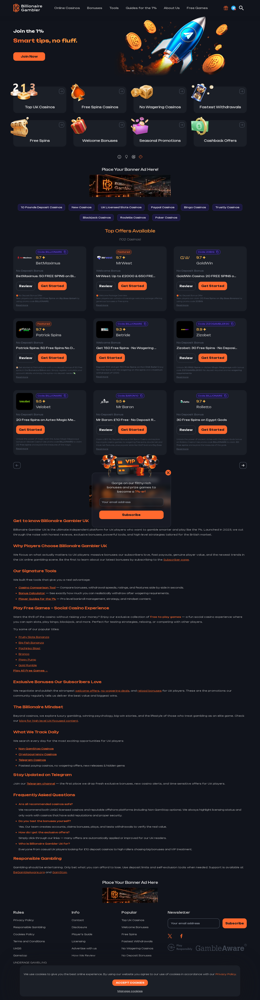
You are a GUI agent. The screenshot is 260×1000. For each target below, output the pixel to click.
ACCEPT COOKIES (130, 982)
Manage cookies (130, 991)
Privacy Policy (225, 974)
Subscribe (131, 515)
